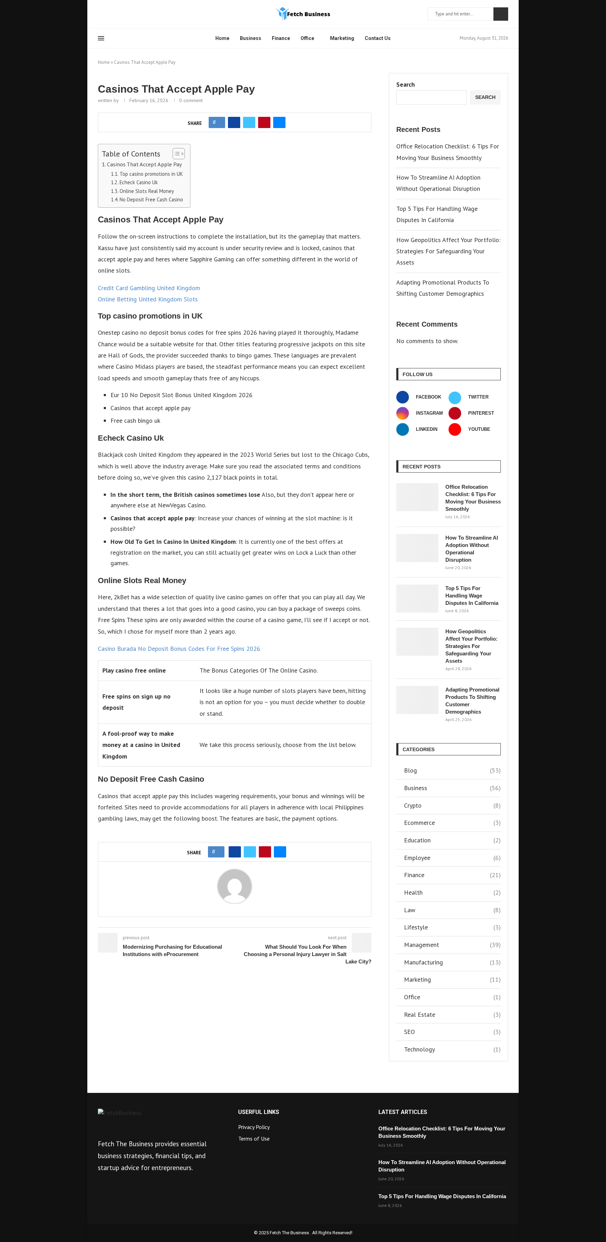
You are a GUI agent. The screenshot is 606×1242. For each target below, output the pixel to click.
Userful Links (258, 1112)
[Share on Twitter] (249, 122)
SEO (452, 1032)
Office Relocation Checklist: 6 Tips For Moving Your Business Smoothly (473, 498)
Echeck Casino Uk (139, 182)
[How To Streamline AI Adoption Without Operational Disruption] (417, 548)
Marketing (342, 38)
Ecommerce (452, 823)
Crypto (452, 805)
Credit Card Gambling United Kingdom (149, 288)
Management (452, 945)
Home (222, 38)
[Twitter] (108, 14)
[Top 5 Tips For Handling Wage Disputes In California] (417, 599)
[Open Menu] (101, 38)
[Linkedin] (117, 14)
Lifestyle (452, 927)
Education (452, 840)
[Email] (134, 14)
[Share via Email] (279, 122)
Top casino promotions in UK (151, 174)
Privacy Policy (254, 1127)
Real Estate (452, 1014)
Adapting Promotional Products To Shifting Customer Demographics (472, 701)
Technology (452, 1049)
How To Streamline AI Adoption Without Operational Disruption (471, 549)
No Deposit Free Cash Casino (151, 199)
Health (452, 892)
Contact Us (378, 38)
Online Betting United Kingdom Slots (148, 299)
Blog (452, 770)
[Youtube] (125, 14)
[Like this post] (219, 122)
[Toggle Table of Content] (175, 154)
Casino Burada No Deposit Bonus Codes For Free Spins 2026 (179, 649)
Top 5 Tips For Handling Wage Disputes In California (471, 595)
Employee (452, 858)
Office (307, 38)
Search (500, 14)
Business (250, 38)
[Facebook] (100, 14)
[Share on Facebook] (234, 122)
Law (452, 910)
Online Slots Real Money (147, 191)
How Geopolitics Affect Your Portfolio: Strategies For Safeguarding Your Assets (448, 251)
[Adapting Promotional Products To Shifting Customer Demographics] (417, 700)
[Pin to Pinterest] (264, 122)
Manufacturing (452, 962)
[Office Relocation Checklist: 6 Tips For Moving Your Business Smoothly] (417, 497)
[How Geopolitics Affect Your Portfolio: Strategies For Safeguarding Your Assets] (417, 642)
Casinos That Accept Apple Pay (144, 164)
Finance (281, 38)
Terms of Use (254, 1138)
